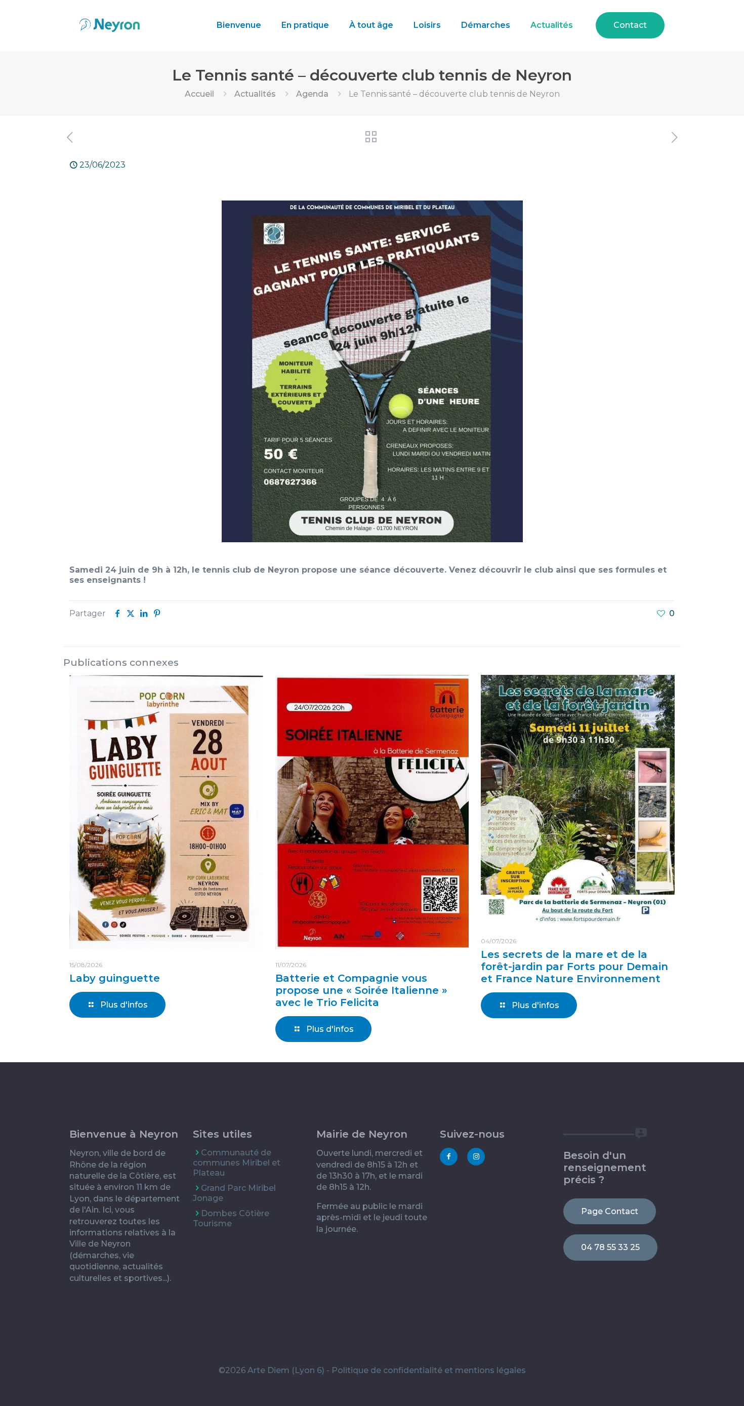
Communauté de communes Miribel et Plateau (236, 1163)
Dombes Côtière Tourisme (231, 1218)
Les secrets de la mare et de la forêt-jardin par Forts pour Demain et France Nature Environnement (574, 966)
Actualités (255, 94)
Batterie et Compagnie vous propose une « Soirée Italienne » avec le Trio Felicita (361, 990)
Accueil (199, 94)
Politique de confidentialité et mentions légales (429, 1370)
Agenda (312, 94)
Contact (630, 25)
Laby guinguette (114, 978)
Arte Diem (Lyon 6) (285, 1370)
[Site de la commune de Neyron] (109, 25)
